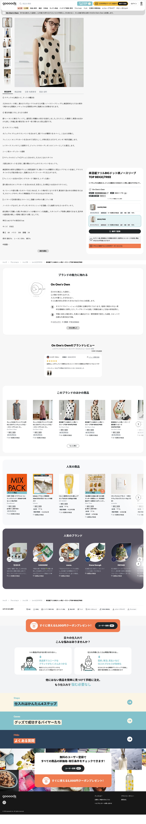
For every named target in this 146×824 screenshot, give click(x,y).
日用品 (45, 8)
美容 (40, 8)
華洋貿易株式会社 (100, 193)
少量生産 (66, 322)
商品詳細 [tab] (18, 92)
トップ (5, 262)
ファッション (78, 8)
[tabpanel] (43, 174)
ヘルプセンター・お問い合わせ (103, 803)
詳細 (125, 193)
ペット (85, 8)
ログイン (134, 4)
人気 (21, 8)
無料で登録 (12, 432)
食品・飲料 (33, 8)
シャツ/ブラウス (37, 262)
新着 (27, 8)
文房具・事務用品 (94, 8)
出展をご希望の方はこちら (102, 800)
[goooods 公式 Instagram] (4, 802)
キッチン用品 (54, 8)
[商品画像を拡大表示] (49, 52)
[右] (138, 424)
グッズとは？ (98, 796)
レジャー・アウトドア (108, 8)
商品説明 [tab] (7, 92)
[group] (106, 625)
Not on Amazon (74, 322)
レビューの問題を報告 (94, 357)
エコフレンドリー (56, 322)
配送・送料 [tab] (43, 92)
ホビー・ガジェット (122, 8)
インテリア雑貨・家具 (66, 8)
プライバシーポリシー (127, 796)
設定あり (103, 196)
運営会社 (123, 800)
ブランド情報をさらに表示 (115, 198)
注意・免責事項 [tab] (30, 92)
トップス (25, 262)
